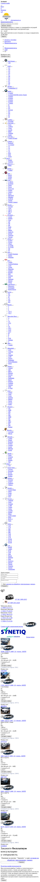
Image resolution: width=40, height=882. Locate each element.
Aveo (9, 125)
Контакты (7, 41)
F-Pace (10, 242)
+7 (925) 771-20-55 (6, 611)
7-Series (10, 103)
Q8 (9, 83)
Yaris (9, 521)
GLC (9, 328)
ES (9, 294)
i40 (9, 225)
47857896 (4, 671)
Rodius (10, 476)
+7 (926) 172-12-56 (6, 621)
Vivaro (10, 403)
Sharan (10, 562)
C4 (9, 151)
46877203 (4, 777)
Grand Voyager (12, 138)
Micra (10, 371)
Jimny (10, 491)
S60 (9, 530)
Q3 (9, 78)
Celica (10, 509)
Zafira (10, 404)
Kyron (10, 473)
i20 (9, 222)
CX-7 (10, 313)
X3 (9, 108)
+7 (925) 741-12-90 (6, 618)
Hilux (10, 514)
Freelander (11, 288)
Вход (2, 6)
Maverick (11, 195)
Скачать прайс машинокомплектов (12, 626)
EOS (9, 551)
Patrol (10, 380)
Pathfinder (11, 378)
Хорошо (3, 880)
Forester (10, 480)
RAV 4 (10, 519)
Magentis (11, 269)
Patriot (10, 256)
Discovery (11, 286)
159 (9, 63)
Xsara (10, 156)
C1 (9, 146)
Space (10, 363)
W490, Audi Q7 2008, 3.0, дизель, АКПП (13, 651)
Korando (10, 471)
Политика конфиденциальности (11, 866)
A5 (9, 71)
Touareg (10, 566)
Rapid (10, 458)
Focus (10, 187)
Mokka (10, 399)
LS (9, 299)
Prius (9, 517)
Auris (9, 502)
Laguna (10, 445)
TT (9, 84)
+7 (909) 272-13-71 (6, 607)
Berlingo (10, 143)
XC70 (10, 541)
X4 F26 (10, 110)
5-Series (10, 100)
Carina (10, 507)
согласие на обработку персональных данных (20, 584)
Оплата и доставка (10, 40)
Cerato (10, 267)
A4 (9, 69)
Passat (10, 556)
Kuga (9, 194)
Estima (10, 512)
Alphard (10, 500)
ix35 (9, 228)
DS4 (9, 155)
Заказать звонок (6, 25)
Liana (10, 493)
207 (9, 413)
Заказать (21, 862)
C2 (9, 148)
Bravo (10, 175)
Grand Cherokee (13, 254)
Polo (9, 559)
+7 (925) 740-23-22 (6, 614)
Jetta (9, 554)
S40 (9, 529)
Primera (10, 381)
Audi (5, 49)
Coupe (10, 217)
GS (9, 295)
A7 (9, 74)
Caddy (10, 549)
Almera (10, 368)
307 (9, 418)
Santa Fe (10, 232)
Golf (9, 552)
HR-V (10, 212)
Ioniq (9, 227)
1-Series (10, 93)
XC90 (10, 542)
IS (8, 297)
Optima (10, 271)
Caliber (10, 170)
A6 (9, 73)
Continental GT (12, 88)
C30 (9, 525)
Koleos (10, 443)
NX (9, 300)
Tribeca (10, 485)
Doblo (10, 177)
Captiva (10, 126)
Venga (10, 282)
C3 (9, 150)
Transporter (11, 569)
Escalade (10, 121)
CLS (9, 323)
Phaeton (10, 557)
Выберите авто (5, 56)
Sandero (10, 162)
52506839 (4, 846)
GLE (9, 330)
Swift (9, 495)
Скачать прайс (5, 3)
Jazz (9, 213)
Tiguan (10, 564)
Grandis (10, 355)
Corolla (10, 510)
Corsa (10, 396)
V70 (9, 537)
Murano (10, 373)
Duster (10, 160)
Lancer (10, 358)
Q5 (9, 79)
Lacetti (10, 130)
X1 (9, 106)
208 (9, 415)
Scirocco (10, 561)
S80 (9, 532)
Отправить (4, 586)
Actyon (10, 469)
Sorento (10, 276)
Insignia (10, 397)
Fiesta (10, 185)
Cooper (10, 345)
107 (9, 408)
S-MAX (10, 199)
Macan (10, 433)
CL (9, 321)
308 (9, 420)
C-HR (10, 505)
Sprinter (10, 340)
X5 (9, 111)
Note (9, 376)
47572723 (4, 741)
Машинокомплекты (10, 43)
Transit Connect (12, 202)
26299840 (4, 812)
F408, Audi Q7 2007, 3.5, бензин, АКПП (13, 720)
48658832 (4, 706)
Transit (10, 200)
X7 (9, 115)
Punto (10, 178)
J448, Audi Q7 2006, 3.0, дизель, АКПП (13, 756)
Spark (10, 135)
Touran (10, 567)
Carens (10, 262)
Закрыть (3, 36)
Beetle (10, 547)
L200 (9, 357)
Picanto (10, 272)
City (9, 465)
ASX (9, 350)
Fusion (10, 190)
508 (9, 425)
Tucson (10, 237)
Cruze (10, 128)
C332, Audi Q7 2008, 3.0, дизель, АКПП (13, 685)
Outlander (11, 360)
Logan (10, 447)
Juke (9, 369)
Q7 (9, 81)
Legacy (10, 481)
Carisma (10, 351)
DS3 (9, 153)
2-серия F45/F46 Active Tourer (17, 95)
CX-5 (10, 311)
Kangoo (10, 442)
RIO (9, 274)
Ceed (9, 265)
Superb (10, 460)
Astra (9, 394)
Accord (10, 206)
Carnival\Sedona (13, 264)
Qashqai (10, 383)
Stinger (10, 281)
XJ (9, 250)
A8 (9, 76)
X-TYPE (11, 247)
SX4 (9, 496)
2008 (9, 410)
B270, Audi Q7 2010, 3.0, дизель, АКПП (13, 826)
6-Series (10, 101)
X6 (9, 113)
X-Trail (10, 388)
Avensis (10, 504)
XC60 (10, 539)
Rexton (10, 474)
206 (9, 412)
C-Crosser (11, 145)
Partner (10, 427)
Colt (9, 353)
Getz (9, 220)
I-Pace (10, 244)
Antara (10, 392)
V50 (9, 536)
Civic (9, 208)
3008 (9, 417)
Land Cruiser (12, 515)
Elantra (10, 218)
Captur (10, 438)
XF (9, 249)
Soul (9, 277)
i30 (9, 223)
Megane (10, 448)
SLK (9, 338)
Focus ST (11, 189)
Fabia (9, 455)
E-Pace (10, 240)
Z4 (9, 117)
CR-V (10, 210)
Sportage (10, 279)
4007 (9, 422)
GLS (9, 331)
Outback (10, 483)
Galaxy (10, 192)
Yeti (9, 462)
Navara (10, 375)
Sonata (10, 233)
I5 (8, 105)
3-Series (10, 96)
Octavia (10, 457)
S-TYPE (10, 245)
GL (9, 326)
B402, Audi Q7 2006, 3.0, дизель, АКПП (13, 791)
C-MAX (10, 182)
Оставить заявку (6, 665)
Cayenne (10, 432)
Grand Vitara (12, 490)
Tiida (9, 386)
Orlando (10, 133)
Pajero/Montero (12, 362)
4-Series (10, 98)
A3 (9, 68)
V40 (9, 534)
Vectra (10, 401)
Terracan (10, 235)
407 (9, 423)
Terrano (10, 385)
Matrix (10, 230)
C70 (9, 527)
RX (9, 302)
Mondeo (10, 197)
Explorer (10, 183)
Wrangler (11, 257)
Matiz (10, 131)
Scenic (10, 450)
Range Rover (12, 289)
